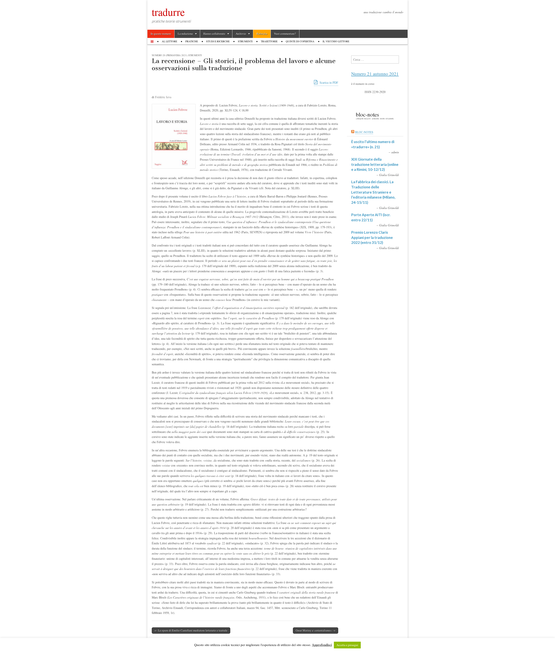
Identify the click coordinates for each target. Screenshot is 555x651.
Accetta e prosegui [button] (347, 645)
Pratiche (191, 41)
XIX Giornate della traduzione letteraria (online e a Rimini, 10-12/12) (374, 164)
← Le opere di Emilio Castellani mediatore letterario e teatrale (191, 630)
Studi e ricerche (218, 41)
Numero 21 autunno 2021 (375, 74)
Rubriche (261, 34)
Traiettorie (269, 41)
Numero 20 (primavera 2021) (169, 55)
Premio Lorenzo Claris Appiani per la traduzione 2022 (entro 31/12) (372, 237)
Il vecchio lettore (336, 41)
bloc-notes (364, 132)
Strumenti (245, 41)
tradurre (168, 12)
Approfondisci (322, 644)
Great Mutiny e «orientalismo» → (315, 630)
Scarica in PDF (328, 82)
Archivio (241, 34)
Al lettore (169, 41)
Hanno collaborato (214, 34)
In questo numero (161, 34)
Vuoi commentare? (285, 34)
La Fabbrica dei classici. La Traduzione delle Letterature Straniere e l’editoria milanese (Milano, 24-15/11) (373, 192)
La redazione (185, 34)
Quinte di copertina (300, 41)
